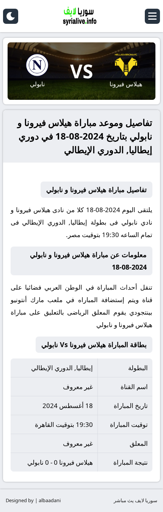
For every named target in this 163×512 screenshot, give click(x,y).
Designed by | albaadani (33, 500)
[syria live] (81, 16)
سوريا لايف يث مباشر (135, 500)
